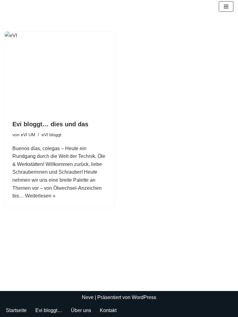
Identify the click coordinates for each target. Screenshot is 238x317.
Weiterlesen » (40, 195)
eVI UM (28, 134)
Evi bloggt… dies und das (50, 124)
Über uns (81, 310)
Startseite (16, 310)
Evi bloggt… (48, 310)
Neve (88, 297)
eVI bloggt (51, 134)
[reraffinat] (10, 6)
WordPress (144, 297)
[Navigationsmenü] (226, 6)
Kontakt (108, 310)
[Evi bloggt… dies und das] (59, 73)
